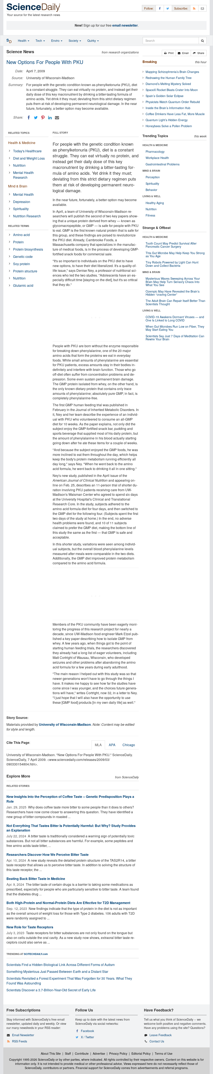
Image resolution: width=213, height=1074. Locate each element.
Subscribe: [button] (181, 8)
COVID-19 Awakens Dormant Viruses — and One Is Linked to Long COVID (175, 318)
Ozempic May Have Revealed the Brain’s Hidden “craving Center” (172, 292)
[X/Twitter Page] (168, 8)
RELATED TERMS (18, 226)
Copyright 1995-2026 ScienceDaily (32, 1059)
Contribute (82, 1053)
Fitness (150, 215)
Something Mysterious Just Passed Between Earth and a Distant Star (57, 971)
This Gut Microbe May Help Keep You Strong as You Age (175, 254)
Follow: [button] (149, 8)
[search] (202, 40)
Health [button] (22, 40)
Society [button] (74, 40)
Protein (18, 242)
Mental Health (23, 194)
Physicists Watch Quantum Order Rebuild (173, 102)
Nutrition (19, 165)
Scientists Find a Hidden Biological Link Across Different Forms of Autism (60, 964)
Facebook (87, 1031)
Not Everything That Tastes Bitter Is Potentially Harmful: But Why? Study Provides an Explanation (71, 828)
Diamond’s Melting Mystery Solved (168, 84)
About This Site (51, 1053)
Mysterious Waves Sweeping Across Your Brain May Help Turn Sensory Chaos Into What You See (173, 281)
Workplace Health (157, 158)
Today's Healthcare (27, 151)
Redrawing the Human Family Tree (169, 78)
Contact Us (157, 1041)
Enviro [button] (55, 40)
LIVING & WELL (151, 196)
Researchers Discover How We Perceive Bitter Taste (47, 854)
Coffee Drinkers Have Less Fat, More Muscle (175, 114)
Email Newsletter (23, 1035)
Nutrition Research (27, 216)
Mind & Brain (17, 186)
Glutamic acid (23, 285)
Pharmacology (155, 151)
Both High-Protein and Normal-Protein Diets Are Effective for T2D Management (68, 902)
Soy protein (21, 263)
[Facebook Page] (160, 8)
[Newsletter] (202, 8)
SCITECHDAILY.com (36, 954)
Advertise (99, 1053)
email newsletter (125, 25)
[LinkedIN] (49, 117)
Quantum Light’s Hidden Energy (167, 120)
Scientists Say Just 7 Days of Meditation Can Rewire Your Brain (175, 337)
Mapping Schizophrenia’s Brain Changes (172, 72)
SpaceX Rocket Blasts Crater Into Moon (172, 90)
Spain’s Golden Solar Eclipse (164, 96)
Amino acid (21, 234)
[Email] (56, 117)
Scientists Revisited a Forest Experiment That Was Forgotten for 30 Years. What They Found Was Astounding (69, 980)
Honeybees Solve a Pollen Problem (169, 126)
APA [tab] (112, 744)
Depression (21, 201)
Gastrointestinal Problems (163, 164)
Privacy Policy (118, 1053)
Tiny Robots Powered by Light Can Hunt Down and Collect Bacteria (172, 263)
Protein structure (25, 271)
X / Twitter (87, 1037)
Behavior (151, 190)
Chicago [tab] (129, 744)
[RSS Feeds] (194, 8)
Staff (68, 1053)
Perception (153, 177)
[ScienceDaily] (33, 7)
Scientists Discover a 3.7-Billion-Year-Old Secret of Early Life (51, 990)
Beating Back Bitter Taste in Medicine (35, 878)
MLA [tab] (98, 744)
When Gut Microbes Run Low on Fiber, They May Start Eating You (175, 328)
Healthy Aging (155, 203)
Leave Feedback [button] (161, 1035)
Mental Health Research (23, 175)
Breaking (149, 61)
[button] (169, 53)
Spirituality (21, 208)
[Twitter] (35, 117)
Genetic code (23, 256)
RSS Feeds (19, 1041)
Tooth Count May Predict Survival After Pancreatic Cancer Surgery (171, 245)
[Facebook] (28, 117)
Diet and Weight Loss (29, 158)
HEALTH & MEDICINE (155, 145)
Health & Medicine (21, 142)
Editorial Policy (141, 1053)
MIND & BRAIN (151, 170)
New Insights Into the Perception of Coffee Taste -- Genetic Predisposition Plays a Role (70, 799)
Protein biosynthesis (28, 249)
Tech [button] (39, 40)
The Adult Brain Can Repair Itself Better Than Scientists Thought (175, 302)
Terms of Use (163, 1053)
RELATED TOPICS (19, 133)
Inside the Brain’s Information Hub (168, 108)
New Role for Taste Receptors (29, 927)
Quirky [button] (92, 40)
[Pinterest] (42, 117)
